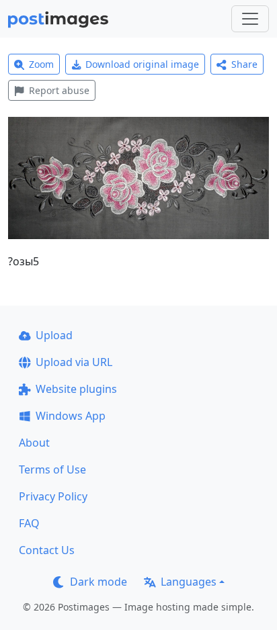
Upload (54, 335)
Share (244, 64)
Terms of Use (52, 469)
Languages (188, 581)
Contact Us (47, 550)
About (34, 442)
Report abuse (59, 90)
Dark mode (98, 581)
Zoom (41, 64)
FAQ (29, 523)
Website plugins (76, 388)
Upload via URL (74, 362)
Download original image (142, 64)
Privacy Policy (53, 496)
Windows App (71, 415)
